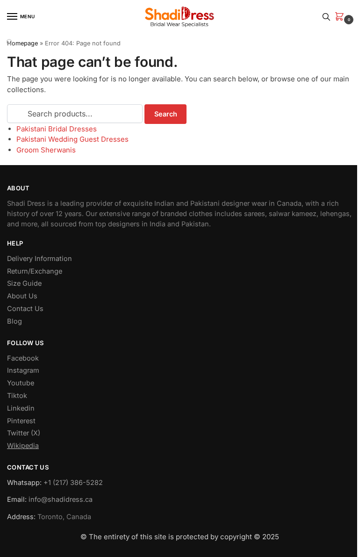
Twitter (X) (23, 433)
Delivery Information (39, 258)
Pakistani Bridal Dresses (56, 128)
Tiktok (17, 395)
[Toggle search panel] (326, 16)
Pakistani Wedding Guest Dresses (72, 139)
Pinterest (21, 421)
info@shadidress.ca (61, 499)
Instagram (23, 370)
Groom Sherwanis (46, 149)
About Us (22, 296)
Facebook (23, 358)
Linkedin (21, 408)
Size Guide (24, 283)
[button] (341, 17)
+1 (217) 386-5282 (73, 482)
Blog (14, 321)
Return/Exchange (34, 271)
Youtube (20, 383)
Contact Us (25, 308)
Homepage (22, 43)
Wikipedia (23, 445)
